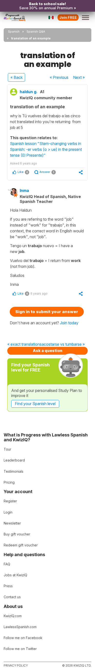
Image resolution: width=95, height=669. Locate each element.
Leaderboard (14, 460)
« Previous (59, 77)
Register (10, 501)
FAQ (7, 564)
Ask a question (47, 350)
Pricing (9, 482)
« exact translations (24, 344)
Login (8, 512)
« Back (16, 77)
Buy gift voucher (17, 534)
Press (8, 586)
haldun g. (29, 91)
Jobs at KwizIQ (15, 575)
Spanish (13, 31)
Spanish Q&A (36, 31)
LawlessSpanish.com (20, 627)
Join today (69, 322)
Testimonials (13, 471)
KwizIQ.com (13, 616)
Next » (79, 77)
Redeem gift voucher (21, 545)
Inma (24, 190)
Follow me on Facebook (23, 638)
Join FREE (68, 17)
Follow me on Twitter (20, 649)
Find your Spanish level (35, 403)
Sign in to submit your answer (46, 311)
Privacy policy (16, 665)
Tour (7, 449)
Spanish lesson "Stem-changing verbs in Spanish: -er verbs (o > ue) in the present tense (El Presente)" (46, 149)
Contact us (12, 597)
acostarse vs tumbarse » (63, 344)
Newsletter (12, 523)
